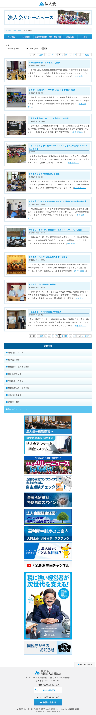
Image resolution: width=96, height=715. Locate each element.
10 (66, 55)
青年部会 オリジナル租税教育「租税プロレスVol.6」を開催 (55, 230)
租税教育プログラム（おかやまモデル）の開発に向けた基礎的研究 (58, 201)
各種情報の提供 (15, 395)
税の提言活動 (14, 360)
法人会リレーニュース (14, 30)
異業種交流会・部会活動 (18, 388)
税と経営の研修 (15, 374)
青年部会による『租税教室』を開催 (44, 174)
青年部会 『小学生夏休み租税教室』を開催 (48, 257)
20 (75, 55)
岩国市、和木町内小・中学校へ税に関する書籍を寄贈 (52, 90)
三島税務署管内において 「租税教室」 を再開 (49, 118)
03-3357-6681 (50, 690)
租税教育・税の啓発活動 (18, 367)
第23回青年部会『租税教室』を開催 (44, 63)
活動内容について (16, 353)
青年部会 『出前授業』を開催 (42, 284)
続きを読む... (80, 76)
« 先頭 (40, 55)
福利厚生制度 (14, 402)
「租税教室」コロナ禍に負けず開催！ (45, 312)
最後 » (88, 55)
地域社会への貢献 (16, 381)
